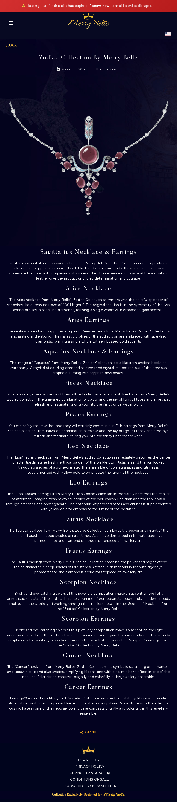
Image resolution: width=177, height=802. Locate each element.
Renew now (99, 5)
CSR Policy (89, 760)
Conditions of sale (89, 779)
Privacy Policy (89, 766)
